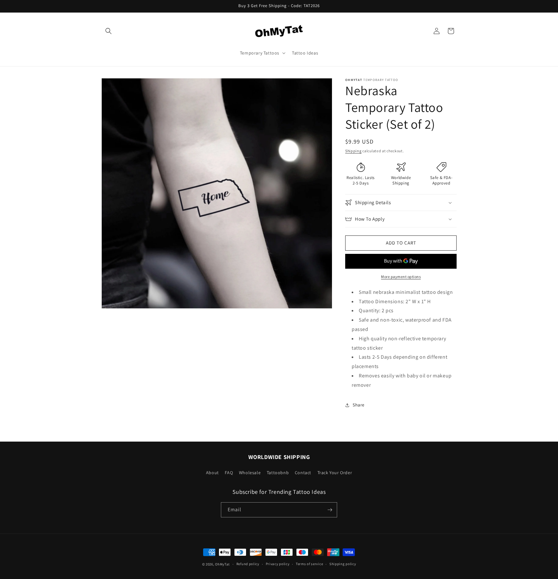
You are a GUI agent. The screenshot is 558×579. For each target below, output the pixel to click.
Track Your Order (334, 472)
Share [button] (359, 405)
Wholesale (250, 472)
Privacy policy (278, 564)
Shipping (353, 150)
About (212, 472)
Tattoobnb (278, 472)
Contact (303, 472)
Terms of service (309, 564)
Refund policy (247, 564)
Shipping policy (342, 564)
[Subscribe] (330, 509)
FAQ (229, 472)
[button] (108, 31)
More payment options (401, 276)
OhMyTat (222, 564)
